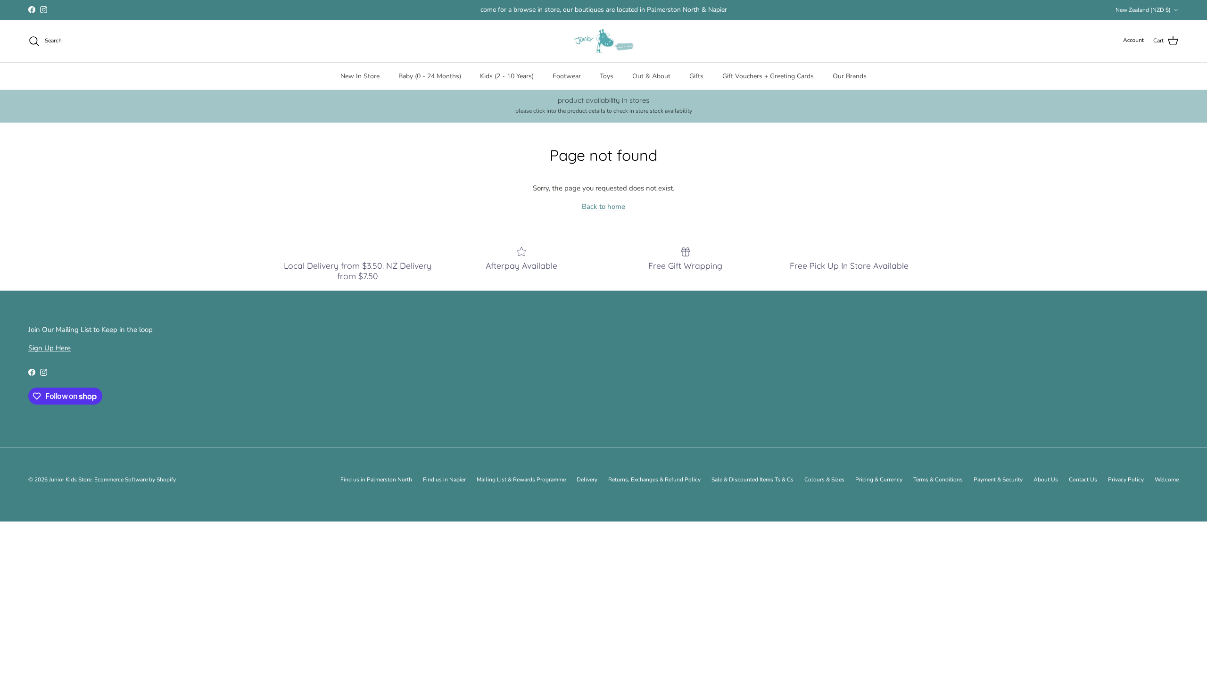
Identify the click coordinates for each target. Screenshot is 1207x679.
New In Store (360, 76)
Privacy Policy (1126, 479)
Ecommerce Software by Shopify (135, 479)
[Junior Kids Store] (603, 41)
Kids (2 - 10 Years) (507, 76)
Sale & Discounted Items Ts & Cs (752, 479)
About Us (1045, 479)
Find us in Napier (444, 479)
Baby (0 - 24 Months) (429, 76)
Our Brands (850, 76)
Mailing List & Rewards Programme (521, 479)
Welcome (1167, 479)
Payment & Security (998, 479)
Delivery (587, 479)
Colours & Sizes (824, 479)
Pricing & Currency (878, 479)
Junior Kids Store (70, 479)
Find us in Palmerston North (376, 479)
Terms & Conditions (938, 479)
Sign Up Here (49, 348)
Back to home (603, 206)
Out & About (651, 76)
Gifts (696, 76)
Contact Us (1083, 479)
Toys (606, 76)
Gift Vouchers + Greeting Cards (768, 76)
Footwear (567, 76)
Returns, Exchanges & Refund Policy (654, 479)
